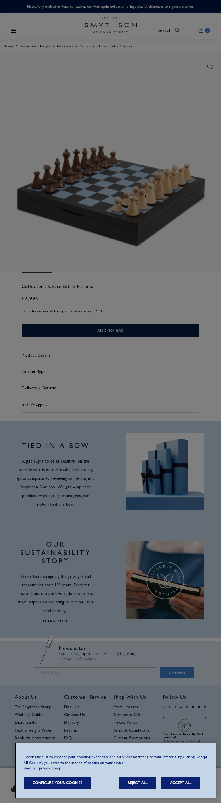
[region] (115, 770)
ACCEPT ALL (180, 783)
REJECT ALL (137, 783)
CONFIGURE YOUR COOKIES (57, 783)
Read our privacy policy (42, 768)
